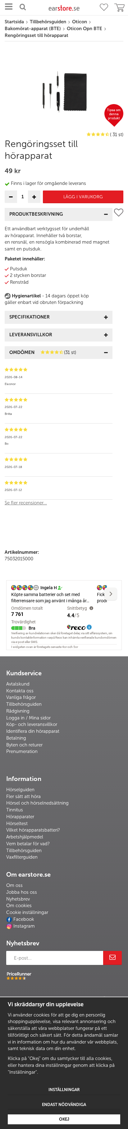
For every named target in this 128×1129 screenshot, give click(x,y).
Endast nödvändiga (64, 1104)
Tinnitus (14, 810)
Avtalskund (18, 684)
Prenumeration (22, 751)
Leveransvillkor (30, 334)
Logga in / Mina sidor (28, 718)
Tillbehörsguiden (24, 704)
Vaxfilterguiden (22, 857)
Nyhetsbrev (18, 899)
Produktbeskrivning (36, 214)
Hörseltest (17, 823)
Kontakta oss (20, 691)
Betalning (16, 738)
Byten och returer (24, 745)
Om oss (14, 885)
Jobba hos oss (21, 892)
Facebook (23, 919)
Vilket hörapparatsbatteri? (33, 830)
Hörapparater (20, 816)
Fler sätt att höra (23, 796)
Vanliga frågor (21, 697)
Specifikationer (29, 317)
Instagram (24, 926)
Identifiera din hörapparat (32, 731)
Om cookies (19, 905)
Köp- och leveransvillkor (31, 724)
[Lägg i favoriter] (118, 359)
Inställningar (64, 1089)
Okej (64, 1119)
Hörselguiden (20, 789)
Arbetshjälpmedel (24, 837)
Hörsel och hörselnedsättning (37, 803)
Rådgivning (18, 711)
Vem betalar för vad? (28, 844)
